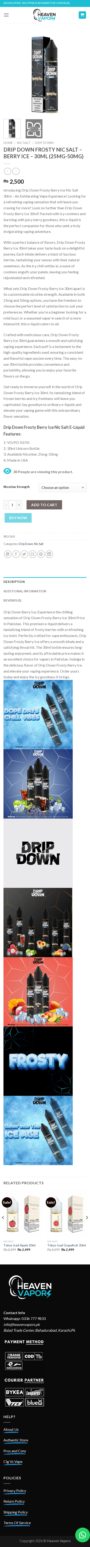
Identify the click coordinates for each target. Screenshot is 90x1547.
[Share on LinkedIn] (49, 554)
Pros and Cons (14, 1451)
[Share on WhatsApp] (8, 554)
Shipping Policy (15, 1512)
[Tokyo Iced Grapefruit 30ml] (67, 1213)
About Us (11, 1429)
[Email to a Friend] (32, 554)
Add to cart (44, 504)
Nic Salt (24, 143)
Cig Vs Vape (12, 1461)
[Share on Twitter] (24, 554)
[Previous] (11, 74)
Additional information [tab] (24, 591)
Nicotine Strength (16, 487)
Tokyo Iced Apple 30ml (19, 1245)
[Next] (79, 74)
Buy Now (18, 518)
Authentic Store (15, 1440)
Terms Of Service (17, 1522)
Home (8, 143)
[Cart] (82, 15)
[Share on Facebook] (16, 554)
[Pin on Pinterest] (41, 554)
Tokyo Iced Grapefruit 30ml (66, 1245)
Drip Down (44, 143)
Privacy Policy (14, 1490)
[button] (82, 1535)
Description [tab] (14, 582)
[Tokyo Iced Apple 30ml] (23, 1213)
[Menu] (6, 15)
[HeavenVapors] (45, 15)
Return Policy (14, 1501)
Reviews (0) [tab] (12, 600)
